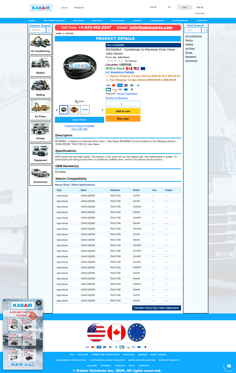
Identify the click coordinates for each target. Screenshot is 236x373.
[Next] (49, 30)
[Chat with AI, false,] (229, 366)
